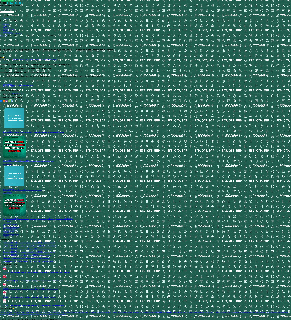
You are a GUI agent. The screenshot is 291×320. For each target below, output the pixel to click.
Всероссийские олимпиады (10, 228)
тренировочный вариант (60, 314)
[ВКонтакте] (1, 101)
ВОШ (27, 312)
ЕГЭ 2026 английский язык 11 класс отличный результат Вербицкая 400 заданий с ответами (33, 305)
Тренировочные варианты (10, 224)
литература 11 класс (188, 312)
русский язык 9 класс (282, 312)
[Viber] (6, 101)
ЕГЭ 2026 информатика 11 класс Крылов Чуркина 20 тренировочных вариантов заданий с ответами (36, 272)
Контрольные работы (8, 231)
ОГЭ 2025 (63, 312)
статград (26, 314)
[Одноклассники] (4, 101)
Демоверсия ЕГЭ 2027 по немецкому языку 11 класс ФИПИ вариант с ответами (29, 243)
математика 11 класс (208, 312)
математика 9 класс (198, 312)
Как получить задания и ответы (11, 235)
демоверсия (142, 312)
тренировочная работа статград (49, 59)
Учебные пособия (7, 32)
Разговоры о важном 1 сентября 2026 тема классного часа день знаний (26, 258)
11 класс (14, 312)
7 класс (1, 312)
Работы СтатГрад (7, 27)
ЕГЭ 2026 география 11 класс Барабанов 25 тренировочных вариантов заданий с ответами (33, 280)
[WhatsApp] (9, 101)
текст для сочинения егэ (34, 314)
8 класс (4, 312)
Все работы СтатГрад (9, 86)
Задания (54, 312)
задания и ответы (164, 312)
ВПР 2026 (5, 30)
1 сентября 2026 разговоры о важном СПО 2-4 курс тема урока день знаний (28, 261)
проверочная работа (229, 312)
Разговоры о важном (8, 29)
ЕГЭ (6, 35)
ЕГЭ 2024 (41, 312)
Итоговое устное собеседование (11, 227)
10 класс (10, 312)
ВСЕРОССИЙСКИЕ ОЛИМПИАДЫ (12, 33)
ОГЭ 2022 (58, 312)
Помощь (5, 236)
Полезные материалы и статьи (11, 234)
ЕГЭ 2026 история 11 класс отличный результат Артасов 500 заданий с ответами (29, 297)
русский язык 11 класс (34, 59)
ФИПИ (84, 312)
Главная (5, 26)
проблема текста (222, 312)
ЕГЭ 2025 (45, 312)
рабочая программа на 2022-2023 (251, 312)
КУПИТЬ (2, 57)
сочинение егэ (19, 314)
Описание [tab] (5, 61)
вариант (95, 312)
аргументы (89, 312)
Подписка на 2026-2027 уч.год (11, 230)
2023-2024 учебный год (20, 312)
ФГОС (80, 312)
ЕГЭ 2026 (25, 59)
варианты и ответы (18, 59)
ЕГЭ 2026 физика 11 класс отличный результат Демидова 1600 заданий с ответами (30, 289)
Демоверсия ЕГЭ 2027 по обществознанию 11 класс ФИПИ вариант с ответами (29, 252)
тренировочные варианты (46, 314)
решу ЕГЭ (274, 312)
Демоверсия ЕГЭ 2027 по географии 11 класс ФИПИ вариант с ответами (27, 255)
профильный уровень (238, 312)
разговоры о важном (265, 312)
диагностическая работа (150, 312)
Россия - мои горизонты (73, 312)
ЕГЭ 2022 (31, 312)
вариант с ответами (101, 312)
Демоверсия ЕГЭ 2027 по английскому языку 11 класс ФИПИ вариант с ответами (30, 246)
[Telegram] (12, 101)
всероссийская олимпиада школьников (128, 312)
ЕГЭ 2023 (36, 312)
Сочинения (6, 232)
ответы (217, 312)
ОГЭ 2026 (67, 312)
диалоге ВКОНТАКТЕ (18, 93)
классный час (177, 312)
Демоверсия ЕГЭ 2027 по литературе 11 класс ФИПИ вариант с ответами (27, 249)
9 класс (7, 312)
